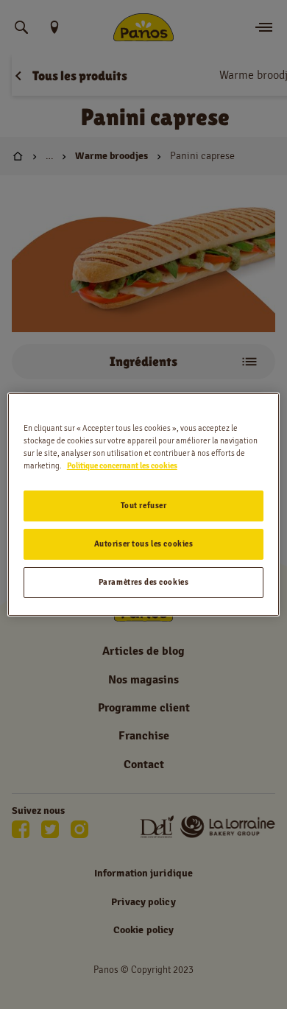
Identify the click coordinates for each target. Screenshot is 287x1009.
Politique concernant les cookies (122, 465)
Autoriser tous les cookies (144, 543)
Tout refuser (144, 505)
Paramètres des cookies (144, 582)
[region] (143, 504)
